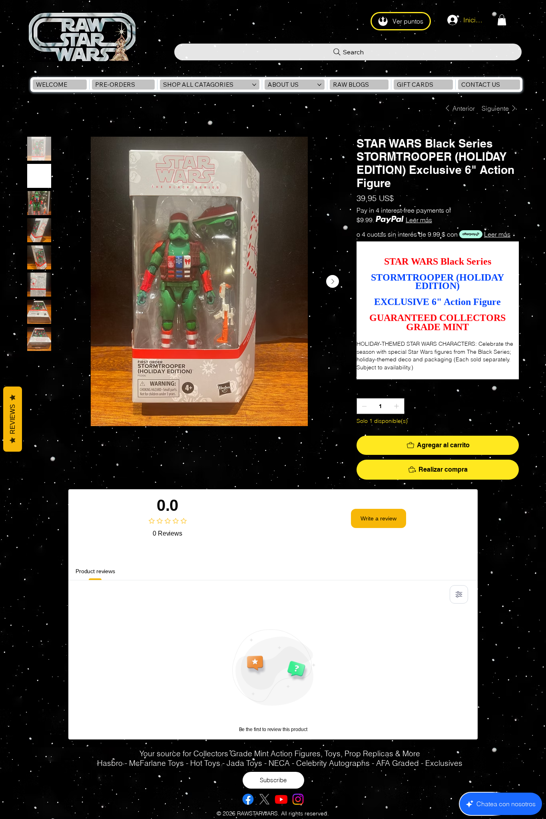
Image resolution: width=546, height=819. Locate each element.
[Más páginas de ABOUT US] (319, 85)
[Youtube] (281, 799)
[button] (501, 19)
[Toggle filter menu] (459, 594)
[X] (264, 799)
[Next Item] (332, 281)
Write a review (379, 518)
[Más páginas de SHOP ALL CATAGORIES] (254, 85)
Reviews (12, 419)
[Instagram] (298, 799)
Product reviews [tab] (95, 571)
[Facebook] (248, 799)
